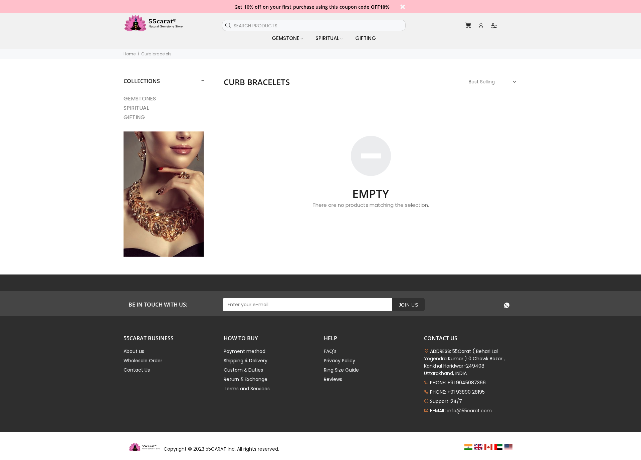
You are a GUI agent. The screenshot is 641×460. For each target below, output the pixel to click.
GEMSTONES (140, 98)
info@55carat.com (469, 410)
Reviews (333, 379)
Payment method (244, 351)
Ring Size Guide (341, 370)
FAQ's (330, 351)
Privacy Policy (339, 360)
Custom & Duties (243, 370)
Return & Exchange (245, 379)
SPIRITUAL (136, 108)
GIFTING (134, 116)
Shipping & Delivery (245, 360)
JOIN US (408, 305)
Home (130, 54)
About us (134, 351)
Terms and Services (247, 388)
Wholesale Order (143, 360)
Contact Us (137, 370)
